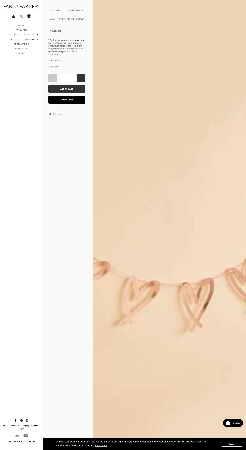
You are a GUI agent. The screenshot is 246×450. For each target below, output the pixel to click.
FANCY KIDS (21, 30)
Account (13, 16)
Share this (57, 114)
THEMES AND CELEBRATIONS (21, 39)
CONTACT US (21, 49)
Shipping (25, 426)
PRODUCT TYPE (21, 44)
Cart (29, 16)
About (5, 426)
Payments (15, 426)
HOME (21, 25)
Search (21, 16)
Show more (53, 67)
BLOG (21, 53)
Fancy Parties (29, 441)
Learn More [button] (101, 445)
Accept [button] (231, 444)
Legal (21, 429)
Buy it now (67, 100)
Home (50, 10)
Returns (34, 426)
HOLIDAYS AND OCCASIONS (21, 34)
